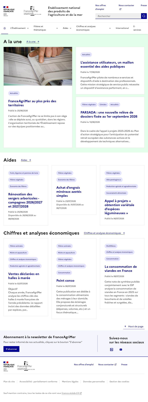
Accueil (4, 28)
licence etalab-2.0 (70, 393)
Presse (144, 5)
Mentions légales (70, 381)
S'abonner (11, 349)
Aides (65, 28)
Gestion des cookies (119, 381)
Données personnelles (94, 381)
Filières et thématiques (40, 28)
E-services (137, 28)
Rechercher (144, 16)
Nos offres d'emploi (84, 364)
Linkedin (111, 349)
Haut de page (135, 326)
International (122, 28)
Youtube (120, 349)
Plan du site (9, 381)
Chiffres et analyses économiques (86, 28)
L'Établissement (18, 28)
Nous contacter (106, 364)
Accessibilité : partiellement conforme (38, 381)
